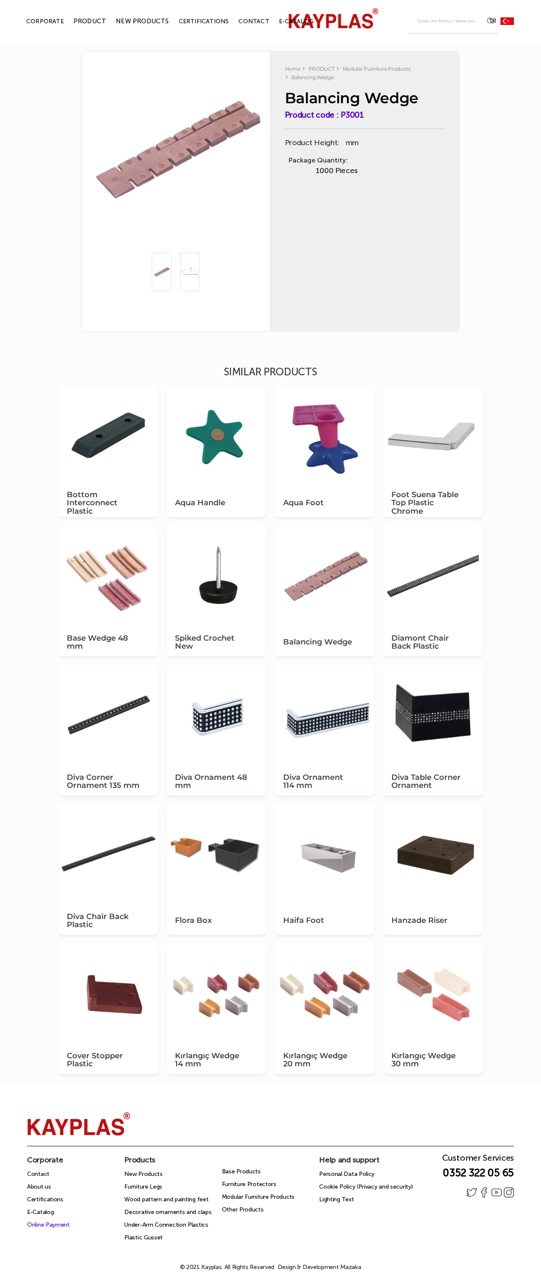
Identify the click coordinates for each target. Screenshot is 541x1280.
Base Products (241, 1171)
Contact (38, 1174)
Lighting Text (336, 1199)
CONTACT (243, 21)
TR (492, 21)
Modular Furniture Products (258, 1196)
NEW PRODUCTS (132, 21)
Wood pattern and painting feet (166, 1199)
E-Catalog (40, 1212)
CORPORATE (35, 21)
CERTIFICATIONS (194, 21)
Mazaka (350, 1267)
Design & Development (319, 1267)
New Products (143, 1174)
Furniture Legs (143, 1186)
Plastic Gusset (143, 1237)
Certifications (45, 1199)
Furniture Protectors (249, 1184)
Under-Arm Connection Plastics (166, 1224)
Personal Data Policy (346, 1174)
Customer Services (478, 1160)
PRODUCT (80, 21)
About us (39, 1186)
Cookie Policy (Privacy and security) (366, 1186)
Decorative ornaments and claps (167, 1212)
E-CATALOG (287, 21)
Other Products (243, 1209)
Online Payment (48, 1224)
